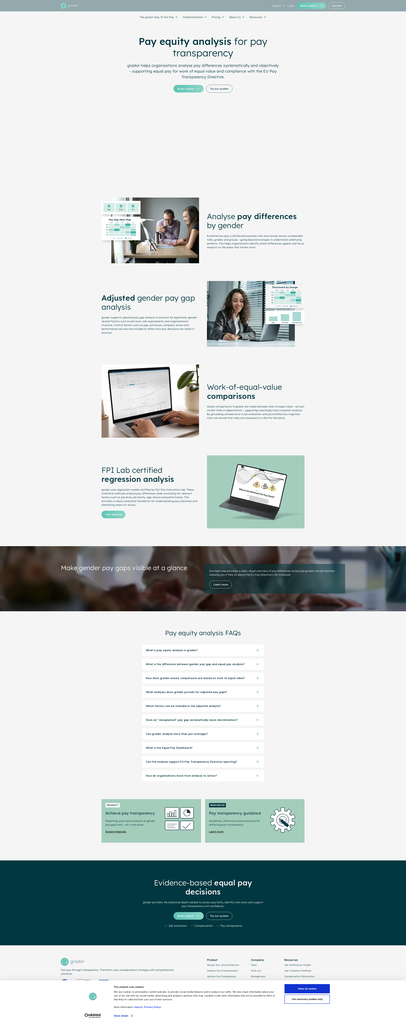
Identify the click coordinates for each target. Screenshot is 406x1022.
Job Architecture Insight (297, 965)
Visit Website (113, 514)
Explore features (115, 831)
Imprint (138, 1007)
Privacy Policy (152, 1007)
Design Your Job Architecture (223, 965)
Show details (121, 1015)
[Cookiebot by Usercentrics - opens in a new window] (93, 1015)
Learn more (220, 584)
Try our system (219, 88)
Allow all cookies (307, 988)
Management (258, 976)
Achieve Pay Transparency (221, 976)
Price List (256, 970)
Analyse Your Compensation (222, 970)
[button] (278, 6)
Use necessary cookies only (307, 999)
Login (291, 5)
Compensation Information (299, 976)
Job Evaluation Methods (297, 970)
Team (254, 965)
